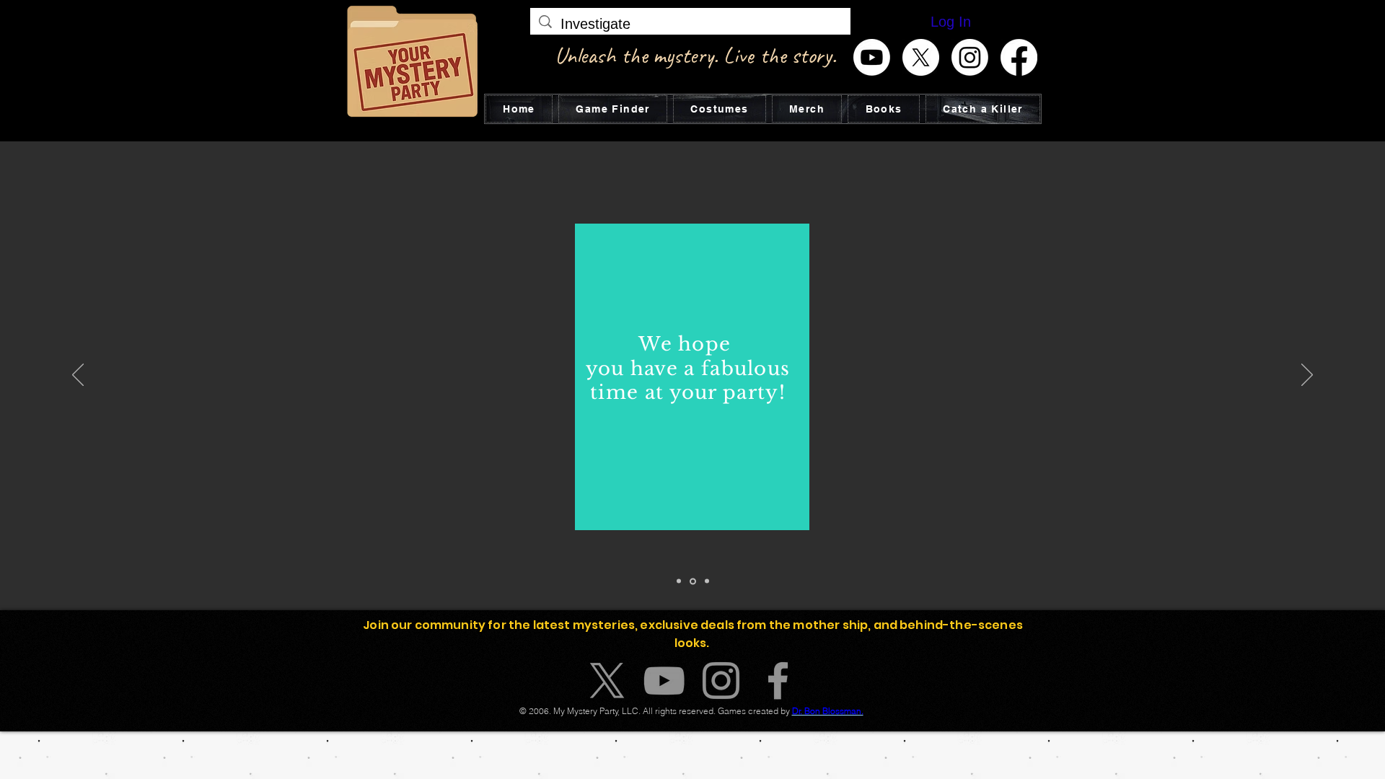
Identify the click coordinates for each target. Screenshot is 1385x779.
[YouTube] (664, 680)
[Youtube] (871, 57)
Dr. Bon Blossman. (827, 710)
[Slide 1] (679, 581)
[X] (920, 57)
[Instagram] (969, 57)
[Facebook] (1019, 57)
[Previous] (78, 376)
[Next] (1307, 376)
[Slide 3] (706, 581)
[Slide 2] (692, 581)
